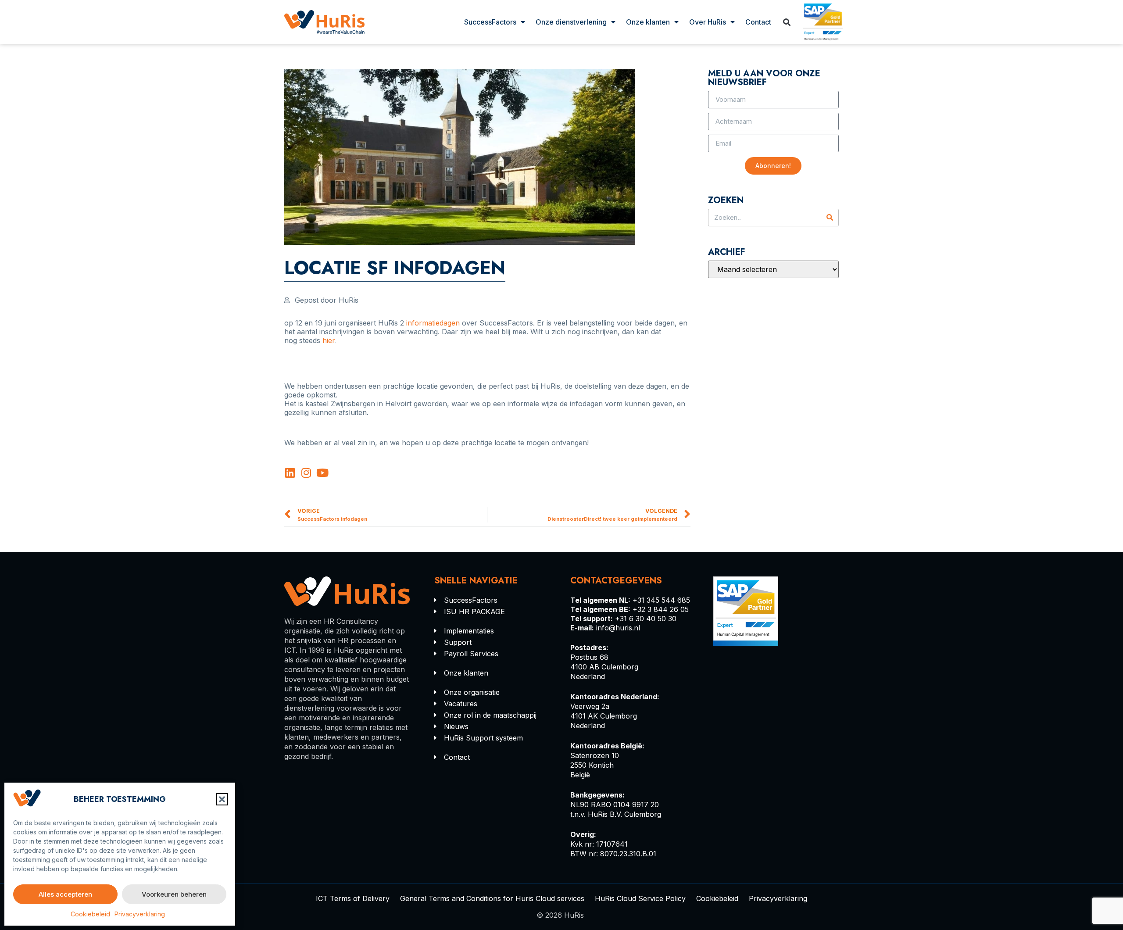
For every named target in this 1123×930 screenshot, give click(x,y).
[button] (222, 799)
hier (328, 340)
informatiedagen (433, 322)
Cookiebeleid (90, 914)
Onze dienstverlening (571, 22)
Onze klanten (648, 22)
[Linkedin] (289, 472)
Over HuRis (707, 22)
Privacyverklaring (139, 914)
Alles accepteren (65, 894)
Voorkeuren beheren (174, 894)
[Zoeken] (829, 217)
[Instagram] (305, 472)
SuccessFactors (490, 22)
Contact (758, 22)
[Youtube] (322, 472)
